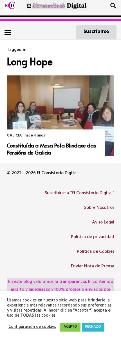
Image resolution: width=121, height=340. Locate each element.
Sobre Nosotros (99, 208)
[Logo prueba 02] (10, 5)
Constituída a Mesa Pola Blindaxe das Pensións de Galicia (51, 149)
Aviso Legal (103, 222)
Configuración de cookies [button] (32, 327)
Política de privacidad (92, 237)
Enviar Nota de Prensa (92, 266)
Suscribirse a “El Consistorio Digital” (79, 193)
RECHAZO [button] (93, 327)
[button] (113, 5)
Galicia (14, 136)
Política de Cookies (95, 252)
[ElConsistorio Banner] (57, 5)
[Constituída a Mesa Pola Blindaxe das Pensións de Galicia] (60, 115)
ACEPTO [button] (70, 327)
